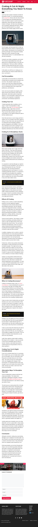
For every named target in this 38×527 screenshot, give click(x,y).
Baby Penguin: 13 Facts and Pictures (19, 466)
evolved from (7, 17)
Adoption (23, 1)
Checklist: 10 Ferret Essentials (6, 466)
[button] (35, 1)
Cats (3, 12)
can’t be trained (14, 107)
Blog (32, 1)
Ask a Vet (19, 1)
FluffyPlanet (6, 520)
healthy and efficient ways (14, 379)
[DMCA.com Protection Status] (31, 513)
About (28, 1)
